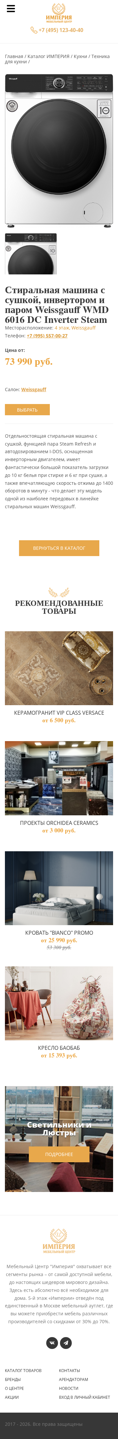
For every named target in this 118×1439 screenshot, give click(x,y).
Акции (12, 1397)
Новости (68, 1389)
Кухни (81, 56)
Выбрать (27, 410)
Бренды (13, 1380)
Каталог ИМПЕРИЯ (49, 56)
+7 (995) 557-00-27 (47, 335)
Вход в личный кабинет (84, 1397)
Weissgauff (33, 389)
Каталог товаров (23, 1371)
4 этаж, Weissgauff (75, 328)
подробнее (59, 1154)
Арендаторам (73, 1380)
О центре (14, 1389)
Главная (15, 56)
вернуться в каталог (59, 548)
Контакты (69, 1371)
